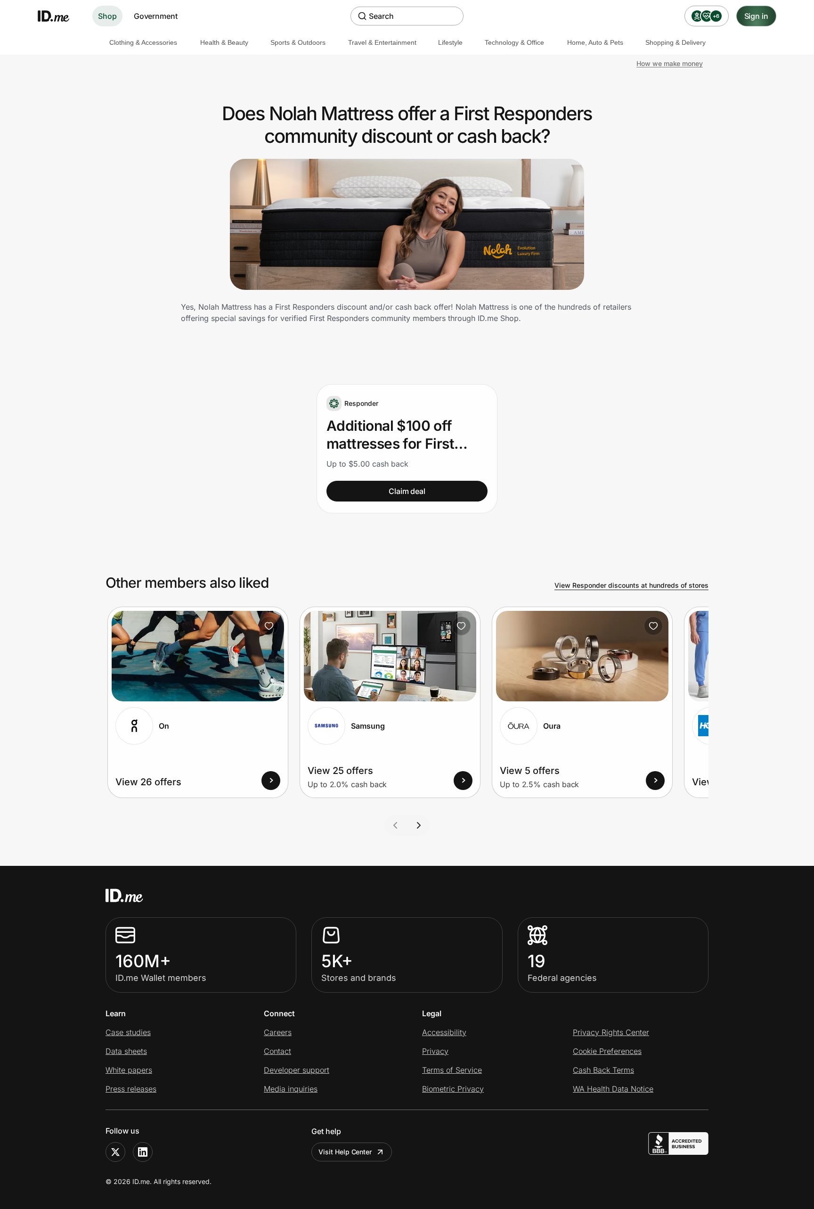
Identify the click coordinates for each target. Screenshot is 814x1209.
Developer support (296, 1070)
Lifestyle (450, 42)
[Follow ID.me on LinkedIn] (143, 1152)
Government (156, 16)
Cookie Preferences (607, 1051)
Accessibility (444, 1032)
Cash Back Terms (603, 1070)
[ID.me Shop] (59, 16)
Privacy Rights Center (611, 1032)
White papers (129, 1070)
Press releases (131, 1089)
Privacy (435, 1051)
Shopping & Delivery (675, 42)
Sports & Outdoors (298, 42)
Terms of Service (452, 1070)
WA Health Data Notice (613, 1089)
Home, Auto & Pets (595, 42)
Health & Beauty (224, 42)
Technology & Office (514, 42)
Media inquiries (290, 1089)
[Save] (269, 626)
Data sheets (126, 1051)
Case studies (128, 1032)
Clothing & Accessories (143, 42)
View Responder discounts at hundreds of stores (631, 585)
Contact (277, 1051)
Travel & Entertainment (382, 42)
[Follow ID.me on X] (115, 1152)
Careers (278, 1032)
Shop (107, 16)
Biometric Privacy (453, 1089)
